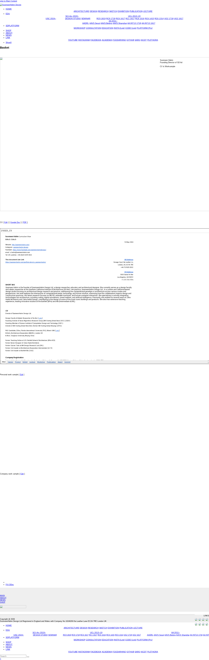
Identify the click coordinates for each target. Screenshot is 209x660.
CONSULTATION (93, 640)
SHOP (2, 602)
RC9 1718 (76, 635)
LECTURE (137, 628)
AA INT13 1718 (196, 635)
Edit (6, 222)
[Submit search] (28, 656)
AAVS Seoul (159, 635)
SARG (137, 652)
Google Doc (15, 222)
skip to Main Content (8, 1)
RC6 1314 (119, 635)
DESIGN (83, 628)
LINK (8, 649)
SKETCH (103, 628)
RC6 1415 (110, 635)
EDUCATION (107, 640)
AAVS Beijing (170, 635)
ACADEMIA (107, 652)
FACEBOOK (95, 652)
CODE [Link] (130, 640)
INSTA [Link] (119, 640)
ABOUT (3, 598)
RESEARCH (93, 628)
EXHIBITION (113, 628)
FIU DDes (10, 585)
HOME (9, 625)
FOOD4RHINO (119, 652)
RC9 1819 (67, 635)
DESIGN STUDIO (40, 635)
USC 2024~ (19, 635)
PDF (25, 222)
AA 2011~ (175, 632)
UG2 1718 (128, 635)
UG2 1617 (137, 635)
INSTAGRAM (84, 652)
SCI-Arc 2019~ (39, 632)
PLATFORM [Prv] (144, 640)
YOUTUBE (73, 652)
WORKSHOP (79, 640)
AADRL (150, 635)
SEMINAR (52, 635)
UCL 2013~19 (96, 632)
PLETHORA (152, 652)
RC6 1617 (84, 635)
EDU (8, 630)
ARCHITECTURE (71, 628)
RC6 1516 (102, 635)
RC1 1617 (93, 635)
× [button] (0, 659)
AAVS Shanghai (182, 635)
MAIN (2, 595)
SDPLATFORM (12, 637)
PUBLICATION (126, 628)
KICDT (144, 652)
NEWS (3, 600)
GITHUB (130, 652)
